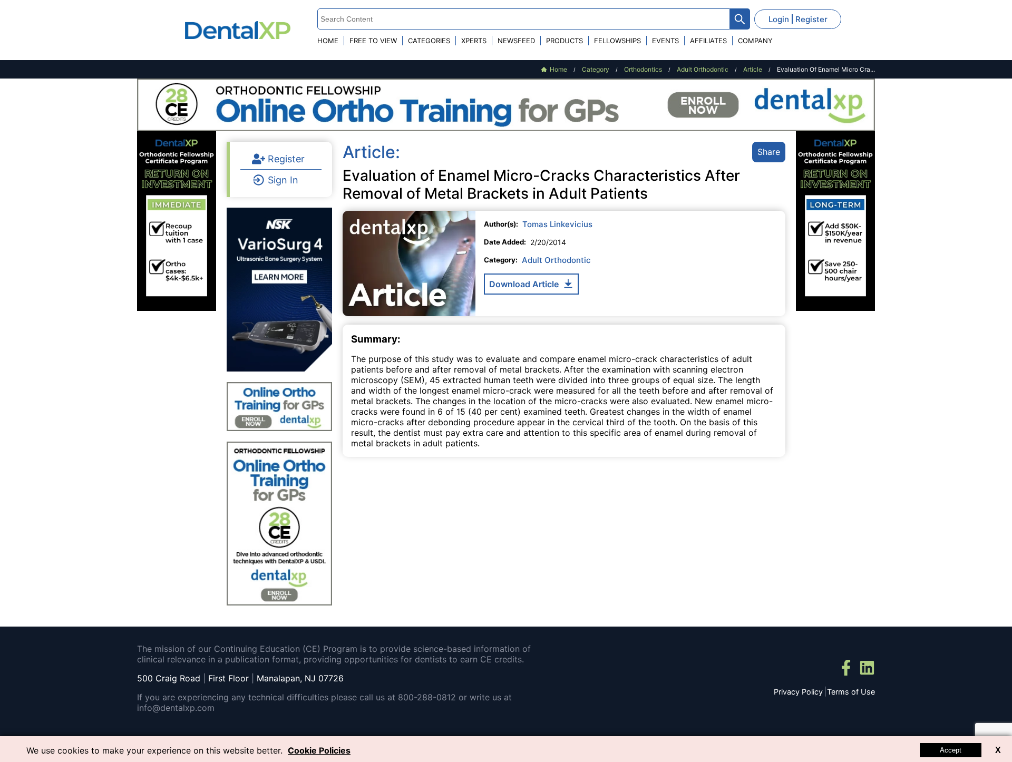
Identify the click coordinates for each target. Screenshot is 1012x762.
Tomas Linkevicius (557, 224)
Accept (950, 750)
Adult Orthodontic (556, 260)
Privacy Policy (798, 691)
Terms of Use (851, 691)
